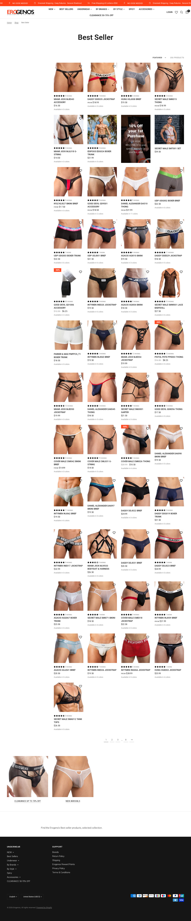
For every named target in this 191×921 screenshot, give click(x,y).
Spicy (132, 9)
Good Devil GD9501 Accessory (98, 205)
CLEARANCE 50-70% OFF (101, 15)
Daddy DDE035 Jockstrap (101, 99)
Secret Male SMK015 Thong (166, 101)
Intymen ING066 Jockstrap (135, 670)
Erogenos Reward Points (63, 864)
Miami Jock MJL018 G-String (65, 153)
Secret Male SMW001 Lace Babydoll (169, 306)
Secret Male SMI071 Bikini (101, 618)
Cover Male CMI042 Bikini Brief (67, 463)
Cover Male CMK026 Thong (135, 461)
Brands (55, 852)
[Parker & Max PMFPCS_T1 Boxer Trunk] (68, 335)
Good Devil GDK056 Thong (168, 409)
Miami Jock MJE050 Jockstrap (64, 411)
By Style (117, 9)
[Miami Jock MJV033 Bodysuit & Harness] (102, 544)
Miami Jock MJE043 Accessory (64, 101)
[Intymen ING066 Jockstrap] (135, 648)
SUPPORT (57, 847)
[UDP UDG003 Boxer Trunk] (68, 234)
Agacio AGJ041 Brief (65, 670)
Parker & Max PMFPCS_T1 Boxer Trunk (67, 356)
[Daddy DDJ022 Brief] (135, 491)
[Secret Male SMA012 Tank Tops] (68, 697)
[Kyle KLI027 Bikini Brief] (68, 181)
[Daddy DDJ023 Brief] (169, 544)
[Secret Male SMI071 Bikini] (102, 596)
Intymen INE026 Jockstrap (102, 670)
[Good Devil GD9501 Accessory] (102, 181)
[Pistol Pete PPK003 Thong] (169, 335)
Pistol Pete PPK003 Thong (169, 357)
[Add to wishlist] (80, 66)
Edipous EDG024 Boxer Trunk (99, 153)
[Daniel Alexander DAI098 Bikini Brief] (169, 437)
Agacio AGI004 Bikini (132, 305)
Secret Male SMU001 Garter (132, 411)
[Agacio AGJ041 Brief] (68, 648)
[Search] (181, 12)
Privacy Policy (58, 868)
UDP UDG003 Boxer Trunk (67, 255)
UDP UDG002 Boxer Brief (167, 200)
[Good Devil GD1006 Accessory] (68, 283)
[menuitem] (52, 9)
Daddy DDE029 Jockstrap (168, 255)
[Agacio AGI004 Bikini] (135, 283)
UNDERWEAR (13, 847)
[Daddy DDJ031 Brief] (135, 544)
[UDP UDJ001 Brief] (102, 234)
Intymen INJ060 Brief (99, 357)
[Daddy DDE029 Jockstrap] (169, 234)
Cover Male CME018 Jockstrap (131, 619)
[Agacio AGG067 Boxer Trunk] (68, 596)
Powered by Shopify (44, 907)
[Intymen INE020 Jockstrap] (102, 283)
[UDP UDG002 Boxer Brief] (169, 181)
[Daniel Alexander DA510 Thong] (135, 181)
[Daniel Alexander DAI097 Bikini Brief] (102, 489)
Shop (16, 23)
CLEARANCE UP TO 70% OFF (27, 801)
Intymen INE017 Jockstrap (68, 566)
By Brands (101, 9)
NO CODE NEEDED (99, 3)
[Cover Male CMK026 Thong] (135, 439)
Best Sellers (66, 9)
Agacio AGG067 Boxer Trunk (65, 619)
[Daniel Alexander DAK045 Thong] (102, 387)
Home (9, 23)
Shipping (56, 860)
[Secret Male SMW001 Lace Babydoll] (169, 283)
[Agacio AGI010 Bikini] (135, 234)
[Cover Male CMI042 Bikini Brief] (68, 439)
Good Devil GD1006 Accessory (64, 306)
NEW (51, 9)
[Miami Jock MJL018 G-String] (68, 129)
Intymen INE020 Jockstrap (102, 305)
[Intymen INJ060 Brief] (102, 335)
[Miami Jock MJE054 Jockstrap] (135, 335)
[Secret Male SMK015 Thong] (169, 77)
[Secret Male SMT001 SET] (169, 129)
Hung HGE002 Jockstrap (168, 670)
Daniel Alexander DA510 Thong (134, 205)
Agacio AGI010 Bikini (132, 255)
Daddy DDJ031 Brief (131, 563)
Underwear (83, 9)
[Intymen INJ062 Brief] (68, 491)
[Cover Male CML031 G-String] (102, 439)
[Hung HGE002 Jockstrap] (169, 648)
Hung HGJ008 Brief (131, 99)
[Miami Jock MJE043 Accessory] (68, 77)
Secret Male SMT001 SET (168, 148)
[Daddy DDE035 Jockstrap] (102, 77)
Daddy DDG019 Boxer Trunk (166, 515)
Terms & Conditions (61, 872)
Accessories (145, 9)
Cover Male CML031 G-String (99, 463)
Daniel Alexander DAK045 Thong (101, 411)
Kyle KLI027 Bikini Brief (66, 203)
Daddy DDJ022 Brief (131, 510)
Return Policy (58, 856)
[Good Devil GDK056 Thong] (169, 387)
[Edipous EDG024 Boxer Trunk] (102, 129)
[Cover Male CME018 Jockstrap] (135, 596)
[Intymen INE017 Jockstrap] (68, 544)
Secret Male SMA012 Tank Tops (68, 721)
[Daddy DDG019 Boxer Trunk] (169, 491)
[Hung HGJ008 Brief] (135, 77)
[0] (186, 12)
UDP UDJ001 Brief (97, 255)
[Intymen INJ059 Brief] (169, 596)
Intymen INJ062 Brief (65, 513)
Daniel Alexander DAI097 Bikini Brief (101, 507)
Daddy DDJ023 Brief (165, 566)
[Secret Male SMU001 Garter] (135, 387)
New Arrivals (73, 801)
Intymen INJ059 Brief (166, 618)
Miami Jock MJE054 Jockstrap (131, 358)
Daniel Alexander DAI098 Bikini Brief (168, 455)
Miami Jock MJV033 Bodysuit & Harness (98, 567)
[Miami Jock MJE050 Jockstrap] (68, 387)
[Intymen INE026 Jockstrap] (102, 648)
